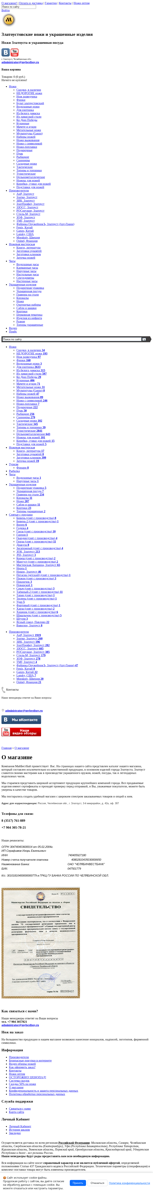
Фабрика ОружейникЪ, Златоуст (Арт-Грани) (45, 224)
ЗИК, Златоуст (25, 200)
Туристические (26, 173)
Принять (78, 1182)
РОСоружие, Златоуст (30, 210)
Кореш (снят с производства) (35, 558)
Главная (6, 748)
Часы (12, 261)
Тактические (24, 167)
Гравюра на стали (27, 294)
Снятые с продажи (21, 514)
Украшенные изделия (22, 284)
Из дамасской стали (28, 116)
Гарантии (51, 3)
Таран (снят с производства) (35, 595)
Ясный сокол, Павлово (32, 622)
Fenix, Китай (24, 227)
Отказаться (97, 1182)
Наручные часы (26, 271)
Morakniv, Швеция (28, 237)
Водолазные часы (27, 264)
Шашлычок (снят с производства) (39, 615)
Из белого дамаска (28, 113)
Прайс (13, 331)
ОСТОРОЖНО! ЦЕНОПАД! (27, 1077)
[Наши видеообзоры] (14, 55)
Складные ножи (26, 163)
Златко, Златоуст (26, 197)
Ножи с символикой (29, 143)
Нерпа (21, 568)
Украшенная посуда (28, 291)
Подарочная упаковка (30, 287)
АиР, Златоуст (25, 193)
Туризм (13, 464)
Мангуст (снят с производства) (37, 561)
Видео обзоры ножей (22, 1063)
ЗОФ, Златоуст (25, 217)
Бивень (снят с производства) (36, 518)
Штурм (22, 618)
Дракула (22, 544)
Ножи (12, 86)
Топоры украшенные (29, 324)
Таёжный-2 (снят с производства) (39, 591)
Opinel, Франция (27, 240)
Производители (19, 190)
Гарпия (22, 534)
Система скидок (19, 1080)
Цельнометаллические (30, 177)
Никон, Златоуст (28, 571)
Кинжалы (22, 298)
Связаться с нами (20, 1108)
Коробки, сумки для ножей (33, 183)
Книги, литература (28, 247)
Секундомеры (25, 277)
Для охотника (25, 110)
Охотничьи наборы (28, 304)
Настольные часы (27, 274)
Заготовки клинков (28, 254)
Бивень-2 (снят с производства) (37, 521)
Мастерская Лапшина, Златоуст (38, 565)
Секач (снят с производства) (35, 588)
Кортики (21, 311)
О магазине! (9, 3)
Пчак (19, 153)
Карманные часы (27, 267)
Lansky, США (25, 234)
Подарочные (24, 150)
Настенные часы (27, 281)
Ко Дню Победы (26, 120)
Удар (20, 601)
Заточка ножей (25, 257)
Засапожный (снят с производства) (39, 548)
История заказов (19, 1129)
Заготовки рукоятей (29, 251)
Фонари (22, 467)
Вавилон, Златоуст (29, 625)
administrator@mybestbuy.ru (20, 62)
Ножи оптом (82, 3)
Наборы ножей (25, 136)
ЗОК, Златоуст (28, 551)
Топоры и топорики (29, 170)
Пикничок (24, 581)
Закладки (15, 1133)
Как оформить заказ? (22, 1067)
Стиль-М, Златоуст (28, 214)
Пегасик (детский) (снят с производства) (43, 575)
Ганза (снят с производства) (36, 531)
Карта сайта (16, 1112)
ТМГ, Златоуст (25, 220)
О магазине (22, 748)
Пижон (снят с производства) (36, 578)
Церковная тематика (29, 314)
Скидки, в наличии (28, 89)
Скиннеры (23, 160)
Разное (20, 321)
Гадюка (22, 528)
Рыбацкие (22, 157)
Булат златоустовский (30, 103)
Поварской (24, 585)
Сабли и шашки (26, 308)
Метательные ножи (28, 130)
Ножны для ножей (28, 180)
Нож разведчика (26, 96)
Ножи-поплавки (26, 146)
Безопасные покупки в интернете (30, 1060)
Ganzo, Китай (25, 230)
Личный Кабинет (20, 1126)
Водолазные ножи (28, 106)
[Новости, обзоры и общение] (5, 55)
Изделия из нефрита (29, 318)
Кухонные (22, 123)
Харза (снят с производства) (35, 608)
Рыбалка (14, 471)
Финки (20, 99)
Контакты (65, 3)
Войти (5, 10)
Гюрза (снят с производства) (36, 541)
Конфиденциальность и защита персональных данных (43, 1090)
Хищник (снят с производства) (37, 612)
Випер (21, 524)
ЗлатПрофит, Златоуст (30, 204)
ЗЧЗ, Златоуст (26, 554)
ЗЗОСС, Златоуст (27, 207)
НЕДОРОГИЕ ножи (29, 93)
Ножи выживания (27, 140)
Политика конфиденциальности (129, 1183)
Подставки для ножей (30, 187)
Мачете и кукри (26, 126)
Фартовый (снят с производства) (38, 605)
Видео (13, 328)
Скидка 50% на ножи (22, 1084)
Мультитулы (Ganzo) (29, 133)
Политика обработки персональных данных (37, 1094)
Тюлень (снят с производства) (36, 598)
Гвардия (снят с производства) (36, 538)
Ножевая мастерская (22, 244)
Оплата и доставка (31, 3)
